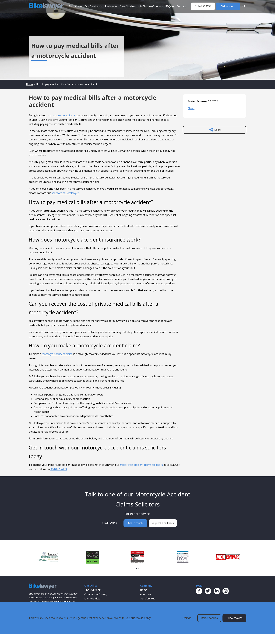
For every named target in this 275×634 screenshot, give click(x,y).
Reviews (110, 6)
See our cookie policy (138, 618)
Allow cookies (234, 618)
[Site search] (243, 6)
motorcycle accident (63, 115)
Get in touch (228, 6)
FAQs (168, 6)
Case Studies (127, 6)
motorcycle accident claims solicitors (141, 465)
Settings (186, 618)
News (191, 108)
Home (29, 84)
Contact (181, 6)
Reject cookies (209, 618)
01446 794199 (203, 6)
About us (74, 6)
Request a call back (163, 523)
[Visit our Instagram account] (225, 591)
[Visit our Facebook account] (199, 591)
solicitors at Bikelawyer (65, 193)
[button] (136, 568)
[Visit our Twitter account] (208, 591)
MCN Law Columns (151, 6)
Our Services (92, 6)
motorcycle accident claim (57, 354)
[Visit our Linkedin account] (217, 591)
